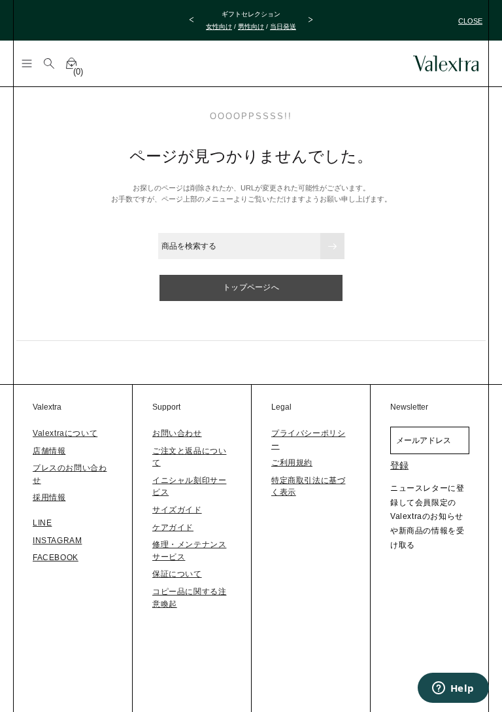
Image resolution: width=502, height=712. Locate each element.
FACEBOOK (55, 557)
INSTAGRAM (57, 540)
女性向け (219, 26)
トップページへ (251, 287)
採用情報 (49, 497)
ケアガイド (172, 527)
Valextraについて (65, 433)
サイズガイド (177, 509)
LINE (42, 522)
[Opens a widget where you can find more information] (453, 689)
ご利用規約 (291, 462)
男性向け (251, 26)
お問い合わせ (177, 433)
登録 (399, 465)
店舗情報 (49, 450)
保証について (177, 573)
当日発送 (283, 26)
